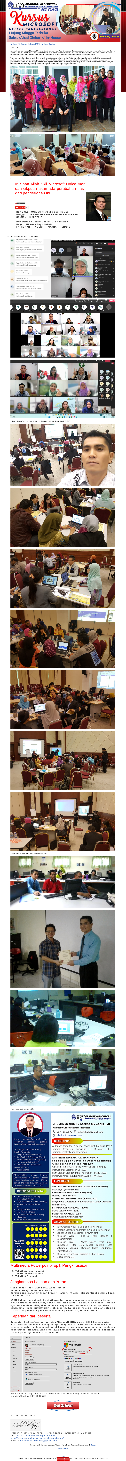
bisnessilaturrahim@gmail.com (39, 1440)
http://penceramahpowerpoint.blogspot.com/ (37, 1438)
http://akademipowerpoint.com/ (36, 1435)
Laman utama (63, 1448)
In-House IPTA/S (34, 44)
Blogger (93, 1445)
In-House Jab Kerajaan (19, 44)
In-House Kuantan (48, 44)
